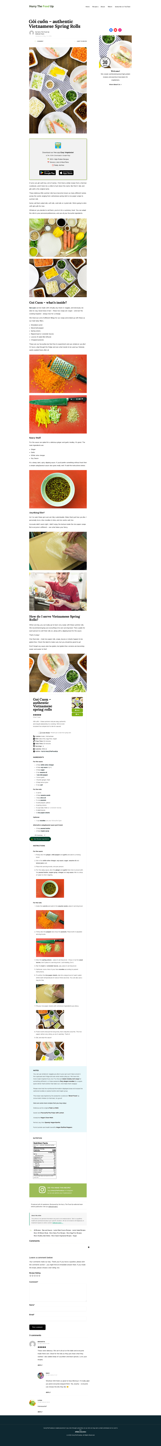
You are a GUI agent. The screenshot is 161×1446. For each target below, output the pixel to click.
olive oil (43, 798)
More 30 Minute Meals (41, 1233)
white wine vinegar (47, 765)
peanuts (43, 800)
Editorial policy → (58, 1223)
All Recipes (37, 1230)
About (103, 6)
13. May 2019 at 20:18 (44, 1402)
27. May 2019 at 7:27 (51, 1375)
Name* (32, 1305)
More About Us (114, 84)
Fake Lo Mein (54, 1108)
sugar (43, 770)
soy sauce (44, 767)
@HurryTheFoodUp (57, 1190)
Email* (31, 1315)
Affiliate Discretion (80, 1431)
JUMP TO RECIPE (82, 41)
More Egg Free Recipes (74, 1233)
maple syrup (45, 831)
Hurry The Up (41, 6)
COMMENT (40, 41)
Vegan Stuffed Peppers (64, 1127)
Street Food (73, 1096)
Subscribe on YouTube (122, 6)
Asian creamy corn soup (70, 1079)
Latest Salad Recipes (78, 1230)
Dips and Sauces (47, 1230)
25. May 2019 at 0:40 (43, 1343)
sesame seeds (45, 795)
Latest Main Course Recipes (62, 1230)
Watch (110, 6)
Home (88, 6)
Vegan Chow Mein (46, 1117)
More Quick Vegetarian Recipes (61, 1236)
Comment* (33, 1282)
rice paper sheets (44, 812)
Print (78, 710)
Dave (47, 1373)
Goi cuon (32, 308)
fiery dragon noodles (67, 1081)
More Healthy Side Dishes (42, 1236)
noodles (42, 820)
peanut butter (45, 828)
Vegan (75, 1236)
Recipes (95, 6)
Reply (40, 1365)
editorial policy (53, 1206)
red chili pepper (42, 775)
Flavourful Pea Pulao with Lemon (52, 1113)
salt (41, 785)
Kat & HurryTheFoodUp (49, 751)
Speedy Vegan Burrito (52, 1122)
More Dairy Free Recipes (57, 1233)
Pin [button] (78, 714)
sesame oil (43, 772)
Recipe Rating (35, 1273)
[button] (34, 715)
